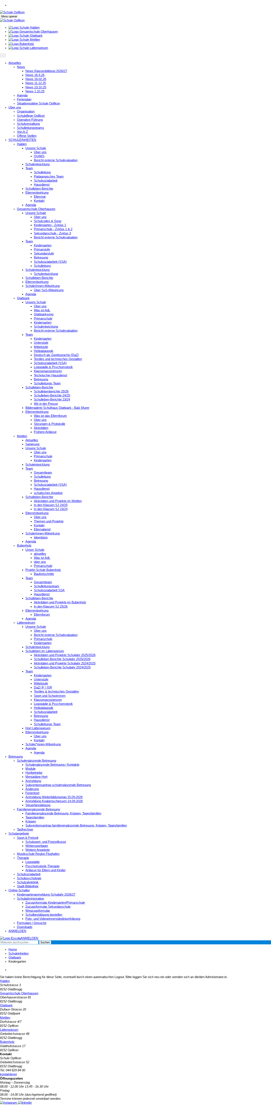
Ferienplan (24, 99)
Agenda (22, 95)
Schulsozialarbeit (45, 180)
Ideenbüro (41, 537)
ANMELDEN (17, 931)
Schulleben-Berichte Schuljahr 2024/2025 (62, 667)
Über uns (14, 107)
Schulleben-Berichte (39, 188)
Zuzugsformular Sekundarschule (48, 906)
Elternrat (40, 196)
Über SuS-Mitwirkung (49, 290)
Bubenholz (24, 545)
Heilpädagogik (43, 351)
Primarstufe (42, 249)
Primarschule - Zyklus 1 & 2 (53, 229)
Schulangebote (18, 833)
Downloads (24, 927)
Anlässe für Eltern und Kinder (45, 870)
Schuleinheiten (18, 953)
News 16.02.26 (35, 79)
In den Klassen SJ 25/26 (51, 606)
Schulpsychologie (29, 878)
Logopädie (32, 862)
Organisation (26, 111)
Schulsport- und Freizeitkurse (45, 841)
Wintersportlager (36, 846)
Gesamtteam (43, 472)
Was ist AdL (42, 310)
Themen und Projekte (49, 521)
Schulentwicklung (37, 164)
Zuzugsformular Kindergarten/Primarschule (55, 902)
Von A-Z (22, 132)
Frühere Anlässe (45, 432)
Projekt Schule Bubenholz (43, 570)
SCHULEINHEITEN (22, 140)
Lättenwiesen (26, 622)
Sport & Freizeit (27, 837)
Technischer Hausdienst (50, 375)
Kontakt (39, 200)
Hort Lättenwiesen (37, 728)
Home (12, 949)
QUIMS (39, 156)
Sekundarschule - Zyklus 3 (52, 233)
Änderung (32, 789)
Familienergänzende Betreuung (38, 809)
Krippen (30, 821)
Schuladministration (30, 898)
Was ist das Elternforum (50, 416)
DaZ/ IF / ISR (43, 687)
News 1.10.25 (34, 91)
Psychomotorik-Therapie (42, 866)
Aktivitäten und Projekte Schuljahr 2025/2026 (64, 655)
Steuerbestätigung (37, 805)
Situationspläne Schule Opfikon (38, 103)
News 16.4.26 (34, 75)
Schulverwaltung (28, 123)
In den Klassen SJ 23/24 (51, 509)
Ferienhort (32, 793)
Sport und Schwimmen (49, 695)
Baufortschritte (44, 574)
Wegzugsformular (37, 910)
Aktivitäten (41, 428)
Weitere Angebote (37, 850)
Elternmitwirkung (36, 192)
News (21, 67)
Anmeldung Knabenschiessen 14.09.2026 (54, 801)
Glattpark (23, 298)
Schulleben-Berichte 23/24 (52, 399)
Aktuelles (14, 63)
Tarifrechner (25, 829)
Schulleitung (42, 172)
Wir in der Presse (46, 403)
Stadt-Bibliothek (28, 886)
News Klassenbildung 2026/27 (46, 71)
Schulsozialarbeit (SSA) (50, 261)
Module (30, 768)
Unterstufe (41, 342)
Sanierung (32, 444)
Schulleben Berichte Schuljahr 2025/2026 (62, 659)
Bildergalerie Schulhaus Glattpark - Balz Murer (57, 407)
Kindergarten (42, 245)
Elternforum (42, 614)
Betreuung (41, 257)
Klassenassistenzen (48, 371)
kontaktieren (8, 1074)
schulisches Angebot (48, 493)
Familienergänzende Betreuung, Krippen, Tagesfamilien (63, 813)
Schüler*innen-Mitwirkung (43, 744)
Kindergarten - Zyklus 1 (50, 225)
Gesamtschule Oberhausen (36, 209)
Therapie (23, 858)
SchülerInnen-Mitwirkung (42, 286)
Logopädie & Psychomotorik (53, 367)
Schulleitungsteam (46, 586)
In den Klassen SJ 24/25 (51, 505)
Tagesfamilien (34, 817)
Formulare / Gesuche (31, 923)
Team (29, 168)
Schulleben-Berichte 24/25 (52, 395)
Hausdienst (42, 184)
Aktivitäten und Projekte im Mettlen (58, 501)
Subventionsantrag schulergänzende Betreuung (58, 785)
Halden (22, 144)
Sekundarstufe (44, 253)
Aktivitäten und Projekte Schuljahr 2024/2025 (64, 663)
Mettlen (22, 436)
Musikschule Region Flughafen (38, 854)
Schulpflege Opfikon (31, 115)
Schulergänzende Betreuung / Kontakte (52, 764)
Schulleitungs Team (47, 383)
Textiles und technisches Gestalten (58, 359)
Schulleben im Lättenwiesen (44, 651)
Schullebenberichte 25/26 (51, 391)
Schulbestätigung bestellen (43, 914)
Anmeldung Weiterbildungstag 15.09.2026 (54, 797)
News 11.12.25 (35, 83)
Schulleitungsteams (30, 127)
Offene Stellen (26, 136)
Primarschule (43, 318)
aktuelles (40, 553)
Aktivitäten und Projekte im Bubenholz (60, 602)
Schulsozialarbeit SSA (49, 590)
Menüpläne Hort (36, 776)
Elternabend (42, 529)
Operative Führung (30, 119)
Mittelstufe (41, 347)
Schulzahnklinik (28, 882)
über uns (40, 562)
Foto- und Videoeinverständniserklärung (52, 918)
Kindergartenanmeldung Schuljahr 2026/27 (46, 894)
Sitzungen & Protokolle (49, 424)
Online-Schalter (19, 890)
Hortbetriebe (33, 772)
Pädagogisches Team (49, 176)
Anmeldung (33, 781)
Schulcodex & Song (47, 221)
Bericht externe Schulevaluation (55, 160)
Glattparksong (43, 314)
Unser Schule (34, 549)
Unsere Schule (35, 148)
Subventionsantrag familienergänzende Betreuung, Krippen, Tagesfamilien (76, 825)
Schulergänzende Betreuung (36, 760)
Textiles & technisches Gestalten (56, 691)
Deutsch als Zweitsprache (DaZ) (56, 355)
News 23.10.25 (35, 87)
